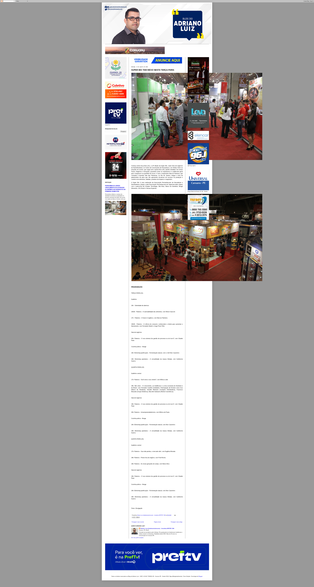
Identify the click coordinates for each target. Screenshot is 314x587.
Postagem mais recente (138, 522)
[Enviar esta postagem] (175, 515)
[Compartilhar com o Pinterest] (139, 517)
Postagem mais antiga (176, 522)
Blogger (200, 576)
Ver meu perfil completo (137, 537)
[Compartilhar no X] (136, 517)
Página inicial (157, 522)
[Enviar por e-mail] (132, 517)
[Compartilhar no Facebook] (137, 517)
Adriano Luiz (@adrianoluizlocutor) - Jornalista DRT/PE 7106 (157, 528)
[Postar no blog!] (134, 517)
